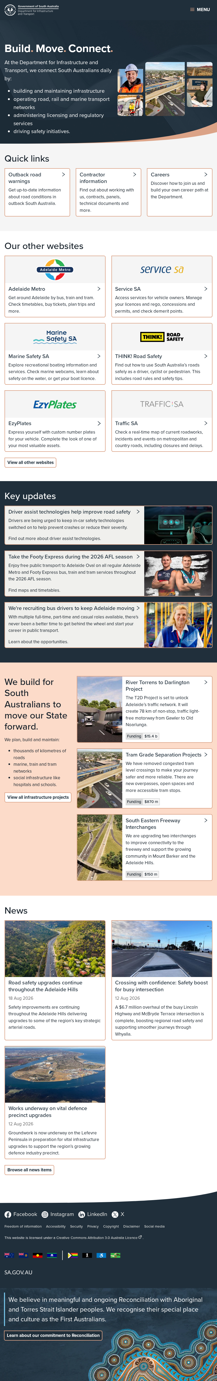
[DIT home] (72, 10)
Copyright (111, 1226)
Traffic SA (126, 423)
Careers (160, 174)
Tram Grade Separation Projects (164, 754)
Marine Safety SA (28, 356)
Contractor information (93, 178)
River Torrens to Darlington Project (157, 686)
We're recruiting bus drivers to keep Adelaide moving (71, 608)
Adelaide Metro (26, 288)
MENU (203, 9)
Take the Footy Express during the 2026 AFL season (70, 556)
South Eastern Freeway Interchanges (153, 824)
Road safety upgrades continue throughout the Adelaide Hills (45, 986)
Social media (154, 1226)
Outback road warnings (24, 178)
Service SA (128, 288)
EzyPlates (19, 423)
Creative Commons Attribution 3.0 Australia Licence (97, 1237)
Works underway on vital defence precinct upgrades (47, 1111)
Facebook (25, 1214)
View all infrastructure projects (38, 797)
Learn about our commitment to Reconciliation (53, 1335)
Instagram (62, 1214)
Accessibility (56, 1226)
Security (76, 1226)
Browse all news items (29, 1170)
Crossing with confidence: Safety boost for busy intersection (161, 986)
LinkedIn (97, 1214)
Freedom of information (23, 1226)
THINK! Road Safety (138, 356)
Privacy (93, 1226)
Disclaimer (131, 1226)
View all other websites (30, 462)
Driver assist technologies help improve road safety (69, 511)
